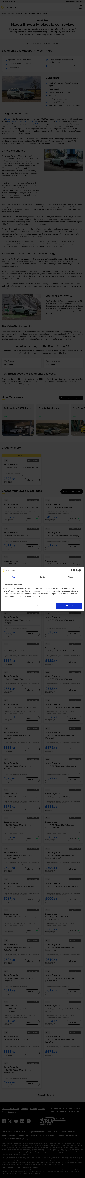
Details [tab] (42, 577)
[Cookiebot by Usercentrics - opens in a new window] (72, 570)
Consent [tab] (14, 577)
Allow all (69, 606)
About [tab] (70, 577)
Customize (41, 606)
